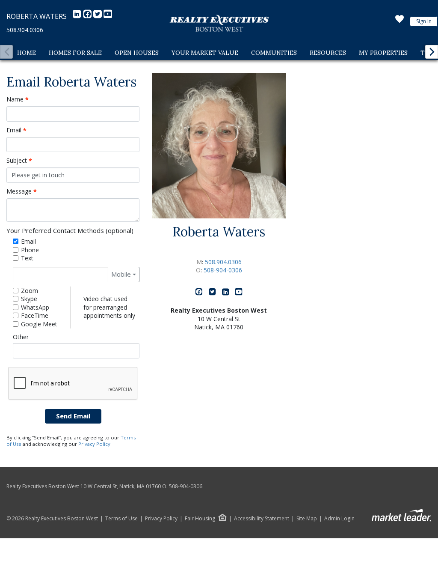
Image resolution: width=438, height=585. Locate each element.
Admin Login (339, 518)
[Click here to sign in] (399, 21)
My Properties (383, 53)
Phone (30, 250)
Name (17, 99)
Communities (274, 53)
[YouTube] (108, 16)
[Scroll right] (431, 52)
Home (26, 53)
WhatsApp (35, 307)
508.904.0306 (24, 30)
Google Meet (39, 324)
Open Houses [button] (137, 53)
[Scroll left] (6, 52)
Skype (29, 299)
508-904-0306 (223, 270)
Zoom (29, 291)
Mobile (121, 274)
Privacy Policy (94, 444)
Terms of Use (121, 518)
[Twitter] (98, 16)
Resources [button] (328, 53)
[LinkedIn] (78, 16)
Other (21, 337)
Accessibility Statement (261, 518)
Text (27, 258)
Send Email (73, 416)
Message (21, 191)
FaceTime (34, 315)
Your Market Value (205, 53)
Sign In (424, 21)
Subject (19, 160)
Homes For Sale (75, 53)
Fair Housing (200, 518)
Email (16, 130)
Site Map (306, 518)
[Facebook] (88, 16)
